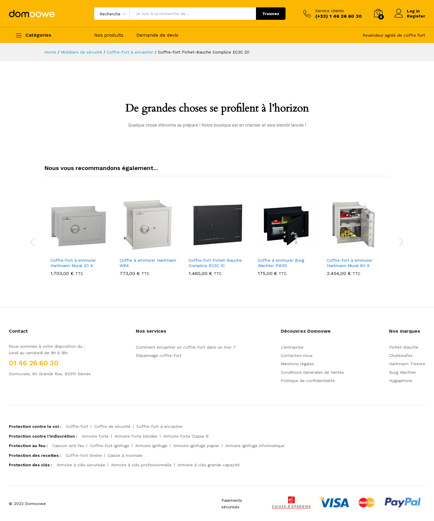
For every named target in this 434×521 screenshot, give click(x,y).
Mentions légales (297, 363)
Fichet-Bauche (403, 347)
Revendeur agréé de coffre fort (394, 35)
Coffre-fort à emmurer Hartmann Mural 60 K (349, 263)
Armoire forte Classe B (186, 436)
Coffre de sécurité (112, 426)
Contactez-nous (297, 355)
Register (416, 16)
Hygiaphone (400, 380)
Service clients (329, 10)
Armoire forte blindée (136, 436)
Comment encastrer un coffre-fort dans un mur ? (186, 347)
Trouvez (270, 13)
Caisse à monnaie (125, 455)
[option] (78, 241)
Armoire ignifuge (151, 445)
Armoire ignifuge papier (196, 445)
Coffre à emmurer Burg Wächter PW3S (281, 263)
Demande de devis (157, 35)
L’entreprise (292, 347)
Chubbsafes (400, 355)
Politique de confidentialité (308, 380)
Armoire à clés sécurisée (81, 464)
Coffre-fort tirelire (84, 455)
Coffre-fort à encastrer (159, 426)
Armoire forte (95, 436)
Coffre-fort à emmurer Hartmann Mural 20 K (73, 263)
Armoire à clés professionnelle (141, 464)
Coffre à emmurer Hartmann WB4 (148, 263)
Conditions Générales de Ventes (312, 372)
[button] (78, 250)
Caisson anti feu (68, 445)
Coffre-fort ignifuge (109, 445)
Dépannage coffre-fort (159, 355)
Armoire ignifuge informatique (254, 445)
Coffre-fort (77, 426)
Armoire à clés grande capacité (208, 464)
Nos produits (108, 35)
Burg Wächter (402, 372)
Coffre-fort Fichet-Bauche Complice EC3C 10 (215, 263)
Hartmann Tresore (407, 363)
